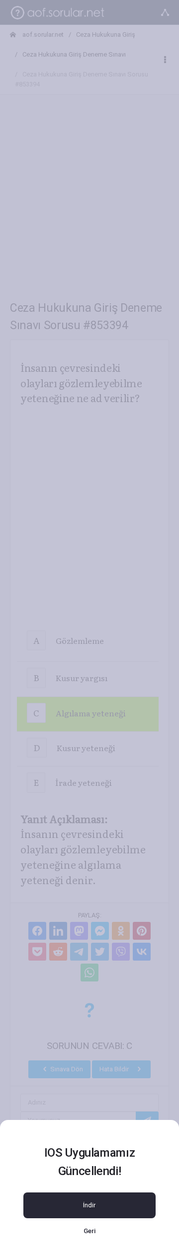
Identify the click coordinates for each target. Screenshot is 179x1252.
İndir (89, 1205)
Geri (89, 1231)
